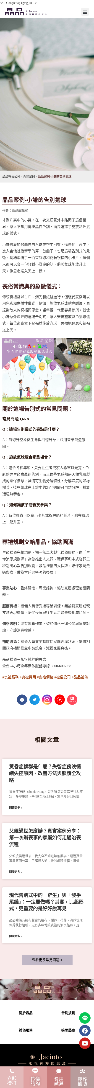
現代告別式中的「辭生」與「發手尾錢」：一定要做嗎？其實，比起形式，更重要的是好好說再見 (46, 901)
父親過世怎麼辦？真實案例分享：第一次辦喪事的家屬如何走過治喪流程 (45, 837)
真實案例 (29, 176)
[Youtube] (85, 1043)
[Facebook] (85, 1030)
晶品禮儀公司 (11, 176)
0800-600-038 (61, 666)
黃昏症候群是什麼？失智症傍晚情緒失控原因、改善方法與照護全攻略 (45, 773)
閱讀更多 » (15, 807)
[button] (85, 12)
